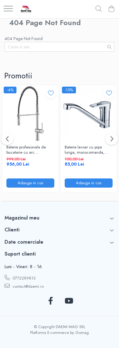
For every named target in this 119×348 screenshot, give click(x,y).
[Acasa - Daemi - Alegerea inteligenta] (26, 9)
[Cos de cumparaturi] (111, 9)
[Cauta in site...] (99, 9)
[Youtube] (68, 301)
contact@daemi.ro (27, 286)
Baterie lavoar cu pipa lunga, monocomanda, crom (84, 150)
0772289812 (23, 278)
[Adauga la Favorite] (50, 93)
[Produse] (8, 9)
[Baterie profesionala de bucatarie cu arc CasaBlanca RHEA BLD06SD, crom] (30, 113)
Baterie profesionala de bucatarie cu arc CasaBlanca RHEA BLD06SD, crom (26, 150)
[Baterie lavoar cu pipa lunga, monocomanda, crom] (88, 113)
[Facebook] (50, 301)
